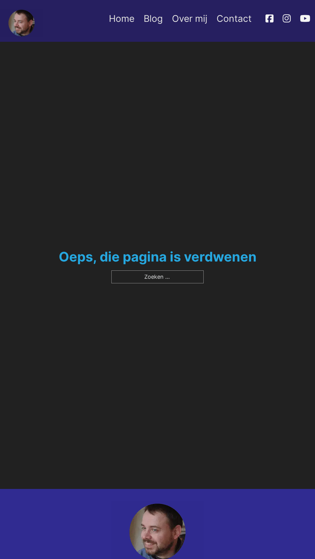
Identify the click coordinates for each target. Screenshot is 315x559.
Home (121, 18)
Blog (153, 18)
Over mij (189, 18)
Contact (234, 18)
